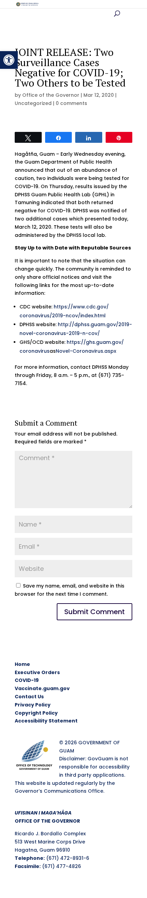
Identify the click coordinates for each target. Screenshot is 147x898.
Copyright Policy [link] (36, 713)
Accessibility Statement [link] (46, 720)
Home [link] (22, 664)
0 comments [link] (71, 103)
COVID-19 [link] (27, 680)
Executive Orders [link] (37, 672)
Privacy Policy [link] (33, 704)
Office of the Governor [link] (50, 95)
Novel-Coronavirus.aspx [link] (86, 351)
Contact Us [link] (29, 696)
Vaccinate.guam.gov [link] (42, 688)
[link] (9, 60)
